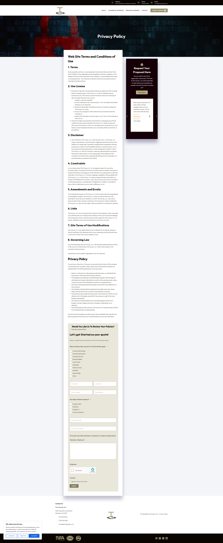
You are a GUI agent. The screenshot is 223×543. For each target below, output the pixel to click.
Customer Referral (78, 412)
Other (74, 376)
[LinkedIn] (167, 538)
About (104, 10)
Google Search (76, 404)
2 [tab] (143, 134)
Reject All (22, 536)
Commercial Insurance (116, 10)
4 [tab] (146, 134)
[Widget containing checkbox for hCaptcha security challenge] (83, 470)
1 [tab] (141, 134)
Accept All (34, 536)
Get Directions (63, 517)
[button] (142, 92)
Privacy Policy (163, 514)
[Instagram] (163, 538)
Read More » (136, 114)
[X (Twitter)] (160, 538)
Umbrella (75, 370)
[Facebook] (156, 538)
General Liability (77, 359)
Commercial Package (78, 351)
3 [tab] (144, 134)
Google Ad (75, 409)
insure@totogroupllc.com (161, 3)
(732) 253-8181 (145, 3)
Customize (11, 536)
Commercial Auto (77, 356)
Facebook (75, 407)
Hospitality (75, 365)
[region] (22, 530)
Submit (74, 486)
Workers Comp (77, 368)
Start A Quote (157, 10)
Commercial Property (78, 354)
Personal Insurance (132, 10)
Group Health (76, 373)
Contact (145, 10)
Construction (76, 362)
